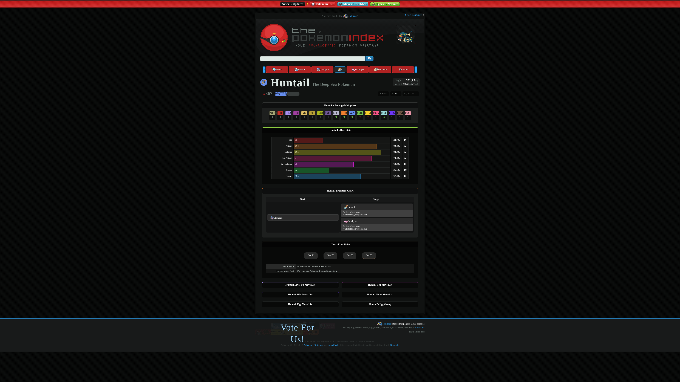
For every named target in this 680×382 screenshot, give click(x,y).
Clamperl (278, 218)
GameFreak (333, 345)
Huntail (351, 207)
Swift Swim (288, 266)
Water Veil (289, 271)
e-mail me (419, 327)
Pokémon (308, 345)
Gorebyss (352, 221)
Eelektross (352, 16)
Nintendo (318, 345)
